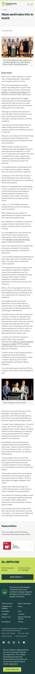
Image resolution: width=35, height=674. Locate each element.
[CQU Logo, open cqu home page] (9, 4)
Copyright (5, 614)
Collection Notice (7, 603)
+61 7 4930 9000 (23, 570)
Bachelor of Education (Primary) (17, 239)
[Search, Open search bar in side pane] (28, 4)
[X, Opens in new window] (19, 642)
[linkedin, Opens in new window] (14, 642)
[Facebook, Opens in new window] (4, 642)
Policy (20, 611)
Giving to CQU (6, 617)
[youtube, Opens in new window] (24, 642)
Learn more (13, 664)
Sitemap (20, 622)
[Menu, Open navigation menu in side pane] (31, 4)
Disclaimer (21, 614)
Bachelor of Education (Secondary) (14, 92)
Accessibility (5, 611)
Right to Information (24, 603)
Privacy (20, 606)
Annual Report (6, 622)
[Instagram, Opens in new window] (9, 642)
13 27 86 (4, 570)
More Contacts (16, 577)
